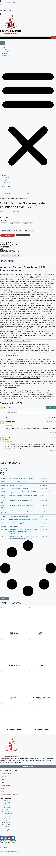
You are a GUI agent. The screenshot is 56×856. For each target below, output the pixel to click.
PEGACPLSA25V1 (6, 773)
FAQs (5, 53)
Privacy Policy (8, 813)
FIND (53, 38)
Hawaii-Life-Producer (42, 697)
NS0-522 (14, 697)
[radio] (4, 224)
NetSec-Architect (5, 785)
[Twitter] (5, 838)
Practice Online (26, 235)
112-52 (2, 788)
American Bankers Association (17, 194)
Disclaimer (7, 802)
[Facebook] (2, 838)
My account (7, 59)
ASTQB (6, 194)
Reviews (6, 51)
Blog (5, 57)
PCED (2, 782)
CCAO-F (3, 779)
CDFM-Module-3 (14, 729)
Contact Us (7, 55)
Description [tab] (5, 255)
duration (2, 227)
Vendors (6, 49)
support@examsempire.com (8, 840)
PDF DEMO (18, 235)
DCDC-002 (14, 633)
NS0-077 (42, 633)
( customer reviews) (13, 211)
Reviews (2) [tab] (15, 255)
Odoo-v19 (3, 776)
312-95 (2, 791)
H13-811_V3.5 (14, 665)
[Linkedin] (13, 838)
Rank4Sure (15, 851)
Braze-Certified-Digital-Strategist (9, 794)
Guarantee (7, 806)
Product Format (4, 220)
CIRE (42, 665)
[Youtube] (9, 838)
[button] (28, 118)
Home (5, 48)
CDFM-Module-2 (42, 729)
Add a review (51, 407)
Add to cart (7, 235)
